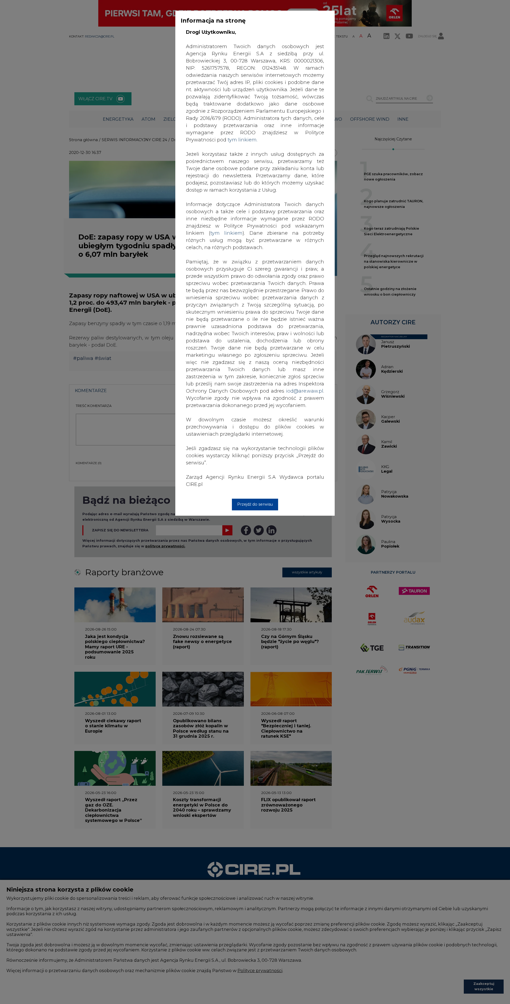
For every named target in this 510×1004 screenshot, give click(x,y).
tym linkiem (226, 233)
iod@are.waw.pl (304, 391)
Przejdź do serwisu (255, 504)
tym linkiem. (242, 140)
